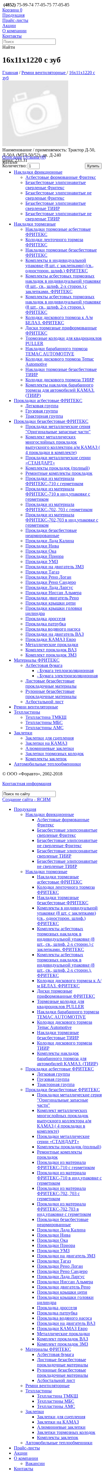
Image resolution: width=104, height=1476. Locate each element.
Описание (12, 157)
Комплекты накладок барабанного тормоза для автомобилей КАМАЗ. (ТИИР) (59, 390)
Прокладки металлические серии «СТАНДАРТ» (63, 1139)
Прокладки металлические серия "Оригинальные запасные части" (58, 429)
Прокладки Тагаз (42, 571)
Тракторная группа (44, 416)
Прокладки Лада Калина (49, 540)
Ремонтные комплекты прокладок (58, 473)
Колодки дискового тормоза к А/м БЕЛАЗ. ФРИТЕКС (59, 320)
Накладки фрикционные (38, 172)
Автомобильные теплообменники (47, 764)
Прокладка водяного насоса (52, 629)
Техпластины (27, 712)
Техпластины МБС (44, 722)
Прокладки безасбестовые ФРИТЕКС (51, 421)
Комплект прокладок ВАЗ (51, 649)
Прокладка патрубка (45, 623)
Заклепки (23, 732)
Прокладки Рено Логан (48, 577)
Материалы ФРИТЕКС (37, 660)
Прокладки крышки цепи (50, 603)
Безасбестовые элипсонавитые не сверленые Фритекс (58, 195)
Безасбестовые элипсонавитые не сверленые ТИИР (58, 216)
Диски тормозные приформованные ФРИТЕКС (66, 994)
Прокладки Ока (40, 551)
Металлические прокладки (51, 644)
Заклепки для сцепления (49, 738)
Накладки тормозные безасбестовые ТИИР (58, 1035)
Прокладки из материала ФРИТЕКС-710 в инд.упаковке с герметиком (57, 494)
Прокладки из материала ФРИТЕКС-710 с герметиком (54, 481)
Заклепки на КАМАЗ (46, 743)
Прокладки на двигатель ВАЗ (54, 634)
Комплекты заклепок (46, 758)
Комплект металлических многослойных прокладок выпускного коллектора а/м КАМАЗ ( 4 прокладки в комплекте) (62, 444)
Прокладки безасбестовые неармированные (51, 533)
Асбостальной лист (44, 701)
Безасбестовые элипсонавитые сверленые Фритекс (55, 185)
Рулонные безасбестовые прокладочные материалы (51, 694)
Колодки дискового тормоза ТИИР (59, 379)
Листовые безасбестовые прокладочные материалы (51, 683)
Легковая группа (41, 405)
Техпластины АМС (44, 727)
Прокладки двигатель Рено (52, 597)
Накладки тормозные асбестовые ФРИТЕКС (59, 879)
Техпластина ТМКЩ (45, 717)
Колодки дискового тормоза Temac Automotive (64, 1025)
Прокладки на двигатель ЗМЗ (54, 566)
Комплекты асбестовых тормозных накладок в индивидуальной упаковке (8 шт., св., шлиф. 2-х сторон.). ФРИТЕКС (63, 304)
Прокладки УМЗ (41, 561)
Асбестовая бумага (43, 665)
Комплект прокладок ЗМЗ (51, 654)
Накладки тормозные (35, 224)
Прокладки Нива (42, 545)
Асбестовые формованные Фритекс (60, 177)
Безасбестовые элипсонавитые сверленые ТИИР (55, 206)
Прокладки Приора (44, 556)
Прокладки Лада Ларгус (49, 587)
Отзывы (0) (34, 157)
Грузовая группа (41, 410)
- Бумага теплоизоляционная (65, 670)
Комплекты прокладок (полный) (57, 468)
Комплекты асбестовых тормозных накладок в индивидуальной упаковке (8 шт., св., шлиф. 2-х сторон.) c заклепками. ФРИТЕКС (63, 283)
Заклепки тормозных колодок (54, 753)
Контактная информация (26, 783)
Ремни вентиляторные (44, 72)
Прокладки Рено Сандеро (50, 582)
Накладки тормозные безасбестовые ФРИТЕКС (62, 900)
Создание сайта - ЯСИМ (26, 799)
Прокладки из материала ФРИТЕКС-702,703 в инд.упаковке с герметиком (61, 520)
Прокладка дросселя (45, 618)
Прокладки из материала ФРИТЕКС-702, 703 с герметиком (58, 507)
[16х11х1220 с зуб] (35, 144)
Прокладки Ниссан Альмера (53, 592)
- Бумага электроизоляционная (67, 675)
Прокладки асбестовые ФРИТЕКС (48, 400)
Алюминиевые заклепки (49, 748)
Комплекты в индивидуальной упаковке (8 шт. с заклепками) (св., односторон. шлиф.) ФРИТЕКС (59, 265)
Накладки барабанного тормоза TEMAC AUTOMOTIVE (56, 351)
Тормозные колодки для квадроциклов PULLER (60, 1004)
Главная (10, 72)
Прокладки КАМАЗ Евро (50, 639)
